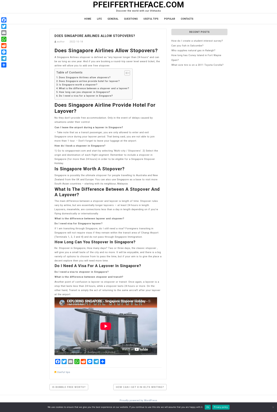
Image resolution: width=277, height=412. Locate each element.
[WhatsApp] (4, 39)
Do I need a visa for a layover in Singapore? (86, 95)
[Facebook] (4, 20)
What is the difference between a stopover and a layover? (94, 88)
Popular (169, 19)
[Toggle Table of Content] (125, 73)
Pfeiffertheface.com (138, 4)
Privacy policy (221, 407)
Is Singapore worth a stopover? (78, 84)
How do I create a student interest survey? (197, 40)
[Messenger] (4, 52)
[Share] (4, 65)
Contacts (187, 19)
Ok (207, 407)
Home (87, 19)
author (61, 41)
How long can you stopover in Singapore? (84, 92)
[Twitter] (4, 26)
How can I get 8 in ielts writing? (140, 387)
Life (99, 19)
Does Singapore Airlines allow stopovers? (85, 77)
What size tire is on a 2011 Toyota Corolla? (197, 64)
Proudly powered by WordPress (138, 400)
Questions (131, 19)
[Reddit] (4, 45)
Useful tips (151, 19)
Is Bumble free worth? (69, 387)
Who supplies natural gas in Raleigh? (193, 50)
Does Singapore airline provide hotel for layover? (89, 81)
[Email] (4, 33)
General (113, 19)
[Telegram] (4, 58)
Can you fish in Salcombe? (187, 45)
